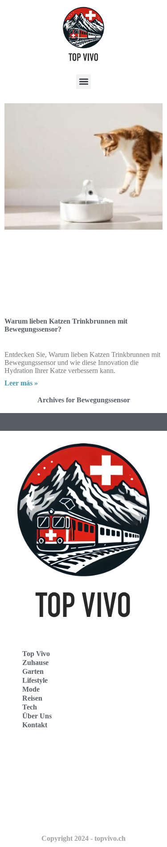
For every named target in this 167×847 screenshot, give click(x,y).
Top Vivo (36, 653)
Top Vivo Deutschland (47, 757)
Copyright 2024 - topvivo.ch (83, 838)
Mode (31, 689)
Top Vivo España (39, 776)
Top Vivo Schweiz (40, 815)
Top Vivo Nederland (44, 796)
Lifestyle (35, 680)
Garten (33, 671)
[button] (83, 81)
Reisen (32, 698)
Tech (29, 707)
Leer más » (21, 383)
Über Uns (37, 716)
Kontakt (34, 725)
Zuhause (35, 662)
